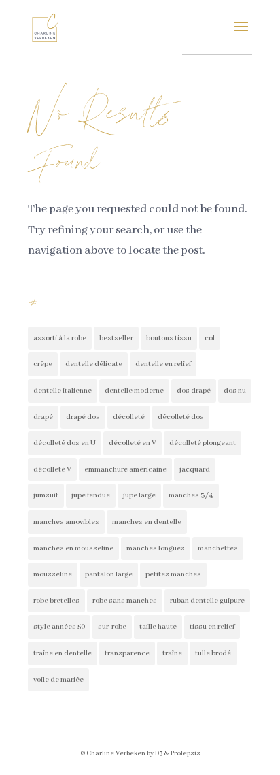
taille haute (158, 626)
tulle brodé (213, 653)
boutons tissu (169, 338)
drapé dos (83, 417)
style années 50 (59, 626)
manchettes (218, 548)
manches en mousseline (73, 548)
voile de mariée (58, 680)
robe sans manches (124, 601)
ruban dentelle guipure (207, 601)
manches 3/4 (191, 495)
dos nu (235, 390)
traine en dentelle (62, 653)
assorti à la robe (59, 338)
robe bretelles (56, 601)
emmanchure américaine (125, 469)
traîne (172, 653)
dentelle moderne (134, 390)
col (210, 338)
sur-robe (112, 626)
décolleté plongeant (202, 443)
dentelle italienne (62, 390)
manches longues (155, 548)
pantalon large (109, 574)
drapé (43, 417)
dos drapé (194, 390)
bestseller (116, 338)
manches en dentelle (146, 522)
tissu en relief (212, 626)
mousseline (52, 574)
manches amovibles (66, 522)
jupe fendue (90, 495)
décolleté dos (181, 417)
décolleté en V (132, 443)
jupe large (139, 495)
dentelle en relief (163, 364)
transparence (127, 653)
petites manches (173, 574)
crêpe (42, 364)
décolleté (129, 417)
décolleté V (52, 469)
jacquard (194, 469)
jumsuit (45, 495)
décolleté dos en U (64, 443)
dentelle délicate (93, 364)
